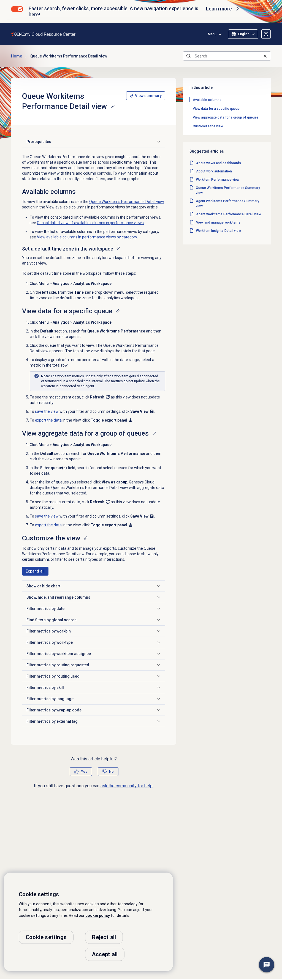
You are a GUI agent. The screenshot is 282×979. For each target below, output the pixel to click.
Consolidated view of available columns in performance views (90, 223)
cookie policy (97, 915)
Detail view (126, 201)
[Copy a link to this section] (113, 106)
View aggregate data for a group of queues (226, 117)
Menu (212, 34)
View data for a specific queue (216, 109)
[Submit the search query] (188, 56)
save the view (47, 411)
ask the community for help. (127, 785)
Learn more (219, 9)
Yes (84, 772)
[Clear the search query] (265, 56)
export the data (48, 420)
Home (16, 56)
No (111, 772)
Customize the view (208, 126)
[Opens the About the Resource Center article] (266, 34)
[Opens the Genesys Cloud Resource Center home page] (43, 34)
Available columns (207, 100)
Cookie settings (46, 937)
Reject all (104, 937)
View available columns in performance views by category (87, 237)
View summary (148, 96)
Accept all (105, 954)
